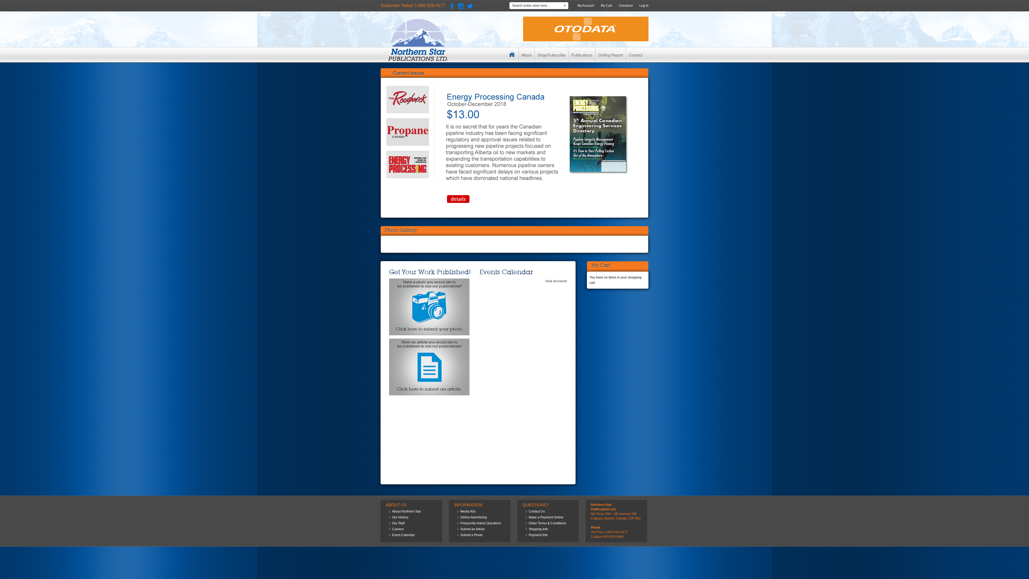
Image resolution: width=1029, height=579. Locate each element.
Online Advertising (473, 517)
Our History (400, 517)
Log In (643, 6)
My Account (585, 6)
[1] (407, 99)
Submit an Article (472, 529)
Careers (398, 529)
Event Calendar (403, 535)
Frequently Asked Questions (480, 523)
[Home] (512, 54)
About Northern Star (406, 511)
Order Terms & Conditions (547, 523)
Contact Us (537, 511)
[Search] (565, 6)
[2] (407, 132)
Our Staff (398, 523)
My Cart (606, 6)
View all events (556, 281)
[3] (407, 164)
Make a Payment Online (546, 517)
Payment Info (538, 535)
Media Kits (468, 511)
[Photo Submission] (429, 281)
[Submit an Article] (429, 341)
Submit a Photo (471, 535)
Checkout (626, 6)
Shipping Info (538, 529)
